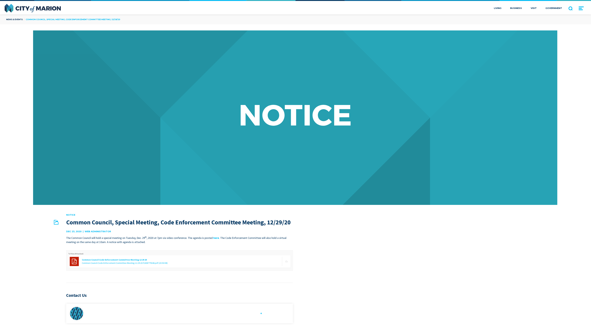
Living (497, 8)
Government (553, 8)
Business (516, 8)
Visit (534, 8)
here (216, 238)
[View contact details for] (179, 313)
